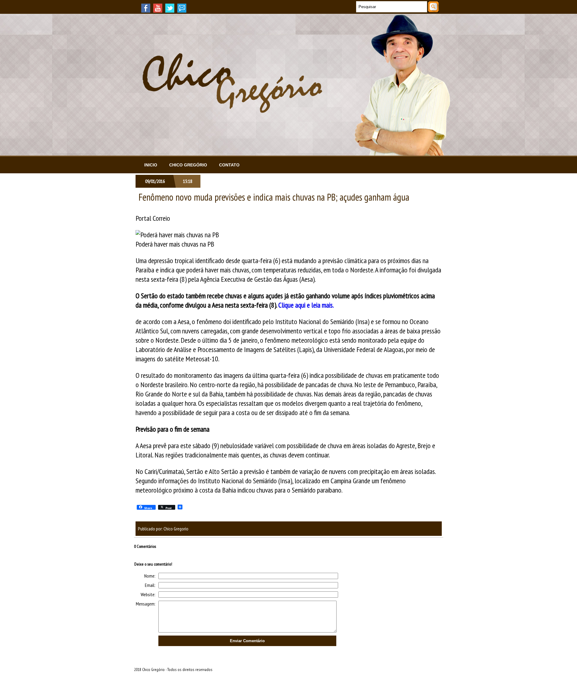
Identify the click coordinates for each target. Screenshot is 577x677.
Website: (148, 594)
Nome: (149, 576)
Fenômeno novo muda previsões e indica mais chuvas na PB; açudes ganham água (274, 197)
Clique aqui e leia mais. (306, 305)
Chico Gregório (188, 164)
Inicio (150, 164)
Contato (229, 164)
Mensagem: (145, 604)
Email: (150, 585)
